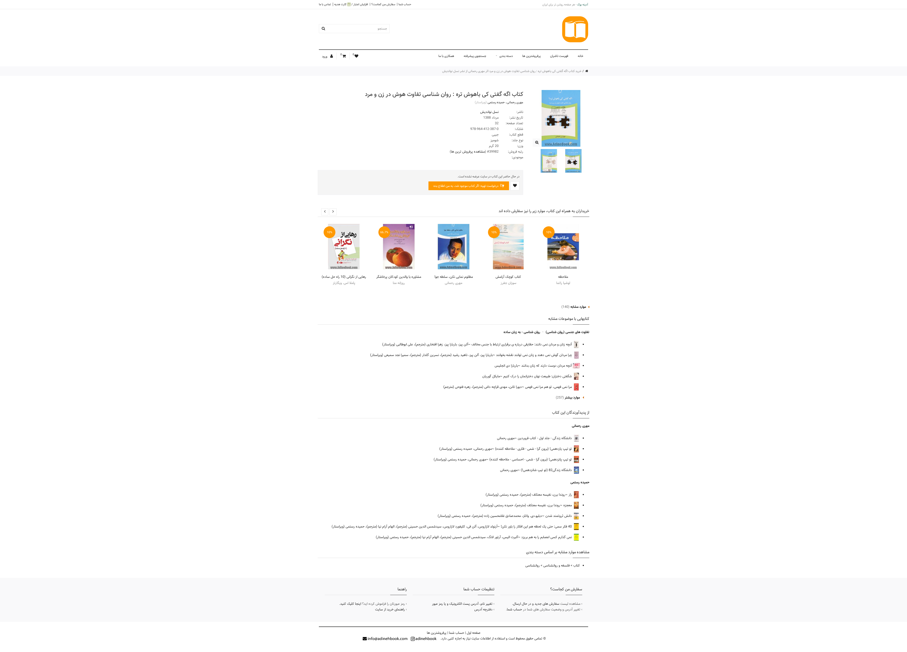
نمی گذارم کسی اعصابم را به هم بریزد (547, 537)
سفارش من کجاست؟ (383, 4)
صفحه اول (473, 633)
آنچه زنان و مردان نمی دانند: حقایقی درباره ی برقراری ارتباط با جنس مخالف (522, 344)
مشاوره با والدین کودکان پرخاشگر (398, 277)
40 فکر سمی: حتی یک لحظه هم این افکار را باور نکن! (537, 526)
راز (571, 495)
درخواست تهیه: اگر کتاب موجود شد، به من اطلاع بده (466, 186)
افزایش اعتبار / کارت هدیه (351, 4)
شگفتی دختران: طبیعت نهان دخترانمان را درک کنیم (538, 376)
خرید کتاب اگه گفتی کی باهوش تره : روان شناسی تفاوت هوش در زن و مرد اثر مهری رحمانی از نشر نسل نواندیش (512, 71)
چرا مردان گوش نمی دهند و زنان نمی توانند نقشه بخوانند (534, 355)
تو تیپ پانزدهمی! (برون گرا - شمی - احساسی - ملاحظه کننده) (531, 459)
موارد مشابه (578, 307)
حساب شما (404, 4)
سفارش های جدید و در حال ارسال (536, 604)
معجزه (568, 505)
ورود (325, 56)
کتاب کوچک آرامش (508, 277)
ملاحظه (563, 277)
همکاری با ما (446, 56)
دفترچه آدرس (483, 609)
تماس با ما (325, 4)
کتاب (576, 565)
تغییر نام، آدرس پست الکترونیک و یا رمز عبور (462, 604)
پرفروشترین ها (531, 56)
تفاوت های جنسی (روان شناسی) (567, 332)
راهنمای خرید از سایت (390, 609)
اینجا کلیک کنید (350, 604)
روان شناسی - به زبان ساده (522, 332)
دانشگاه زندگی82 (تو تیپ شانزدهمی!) (547, 470)
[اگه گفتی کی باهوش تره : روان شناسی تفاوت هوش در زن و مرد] (537, 142)
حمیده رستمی (496, 102)
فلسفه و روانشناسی (556, 565)
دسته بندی (506, 56)
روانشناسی (532, 565)
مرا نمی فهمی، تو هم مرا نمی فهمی (549, 387)
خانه (580, 56)
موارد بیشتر (572, 397)
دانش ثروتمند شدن (559, 516)
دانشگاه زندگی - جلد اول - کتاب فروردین (545, 438)
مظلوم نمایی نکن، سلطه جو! (453, 277)
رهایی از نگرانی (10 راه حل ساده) (344, 277)
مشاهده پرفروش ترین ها (468, 151)
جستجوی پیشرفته (475, 56)
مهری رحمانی (515, 102)
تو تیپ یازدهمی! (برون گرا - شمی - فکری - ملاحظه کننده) (534, 449)
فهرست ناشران (559, 56)
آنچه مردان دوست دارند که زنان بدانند (547, 366)
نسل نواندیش (489, 112)
